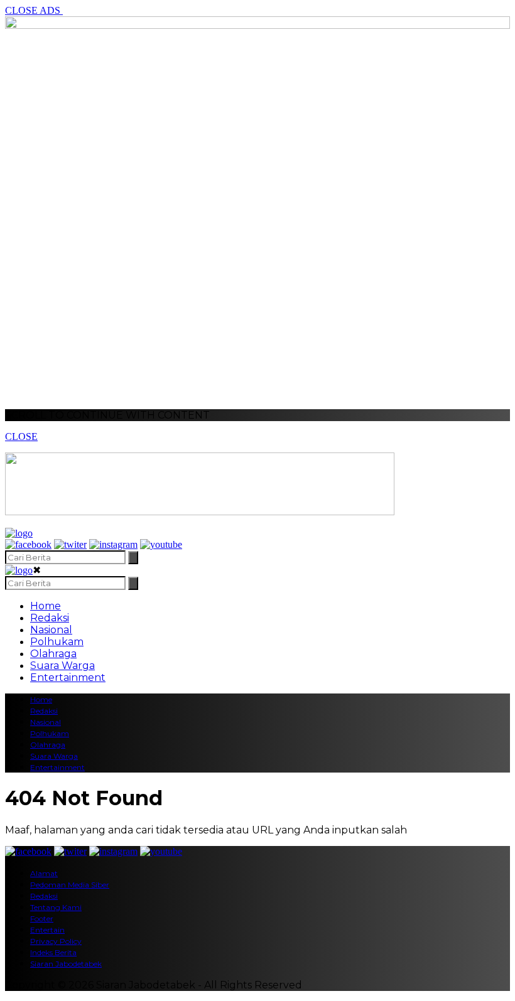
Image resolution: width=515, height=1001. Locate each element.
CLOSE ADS (34, 10)
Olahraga (53, 654)
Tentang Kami (56, 907)
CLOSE (21, 436)
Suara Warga (62, 666)
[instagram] (113, 544)
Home (45, 606)
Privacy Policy (56, 941)
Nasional (51, 630)
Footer (41, 918)
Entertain (47, 929)
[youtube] (161, 544)
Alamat (44, 873)
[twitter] (70, 544)
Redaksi (49, 618)
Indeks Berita (53, 952)
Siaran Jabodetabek (66, 963)
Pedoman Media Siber (69, 884)
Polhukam (57, 642)
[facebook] (28, 544)
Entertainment (68, 677)
